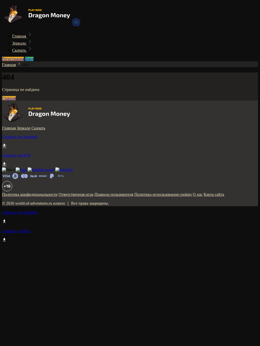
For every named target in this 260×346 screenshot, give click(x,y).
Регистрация (13, 59)
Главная (19, 36)
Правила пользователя (113, 194)
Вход (29, 59)
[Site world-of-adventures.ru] (36, 25)
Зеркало (19, 43)
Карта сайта (214, 194)
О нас (198, 194)
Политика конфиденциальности (30, 194)
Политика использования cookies (163, 194)
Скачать (19, 50)
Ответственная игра (76, 194)
